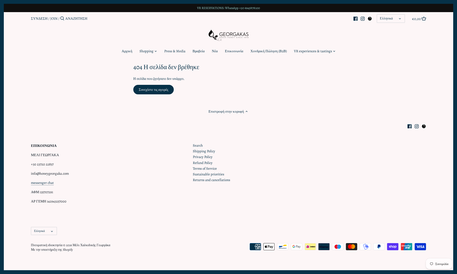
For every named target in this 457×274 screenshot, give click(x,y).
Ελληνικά (386, 18)
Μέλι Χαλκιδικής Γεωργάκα (91, 245)
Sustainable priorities (208, 174)
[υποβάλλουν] (62, 18)
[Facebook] (355, 18)
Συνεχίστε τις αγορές (153, 89)
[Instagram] (363, 18)
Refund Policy (203, 162)
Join (54, 18)
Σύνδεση (39, 18)
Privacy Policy (203, 156)
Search (198, 145)
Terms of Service (205, 168)
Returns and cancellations (211, 180)
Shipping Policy (204, 151)
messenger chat (42, 182)
